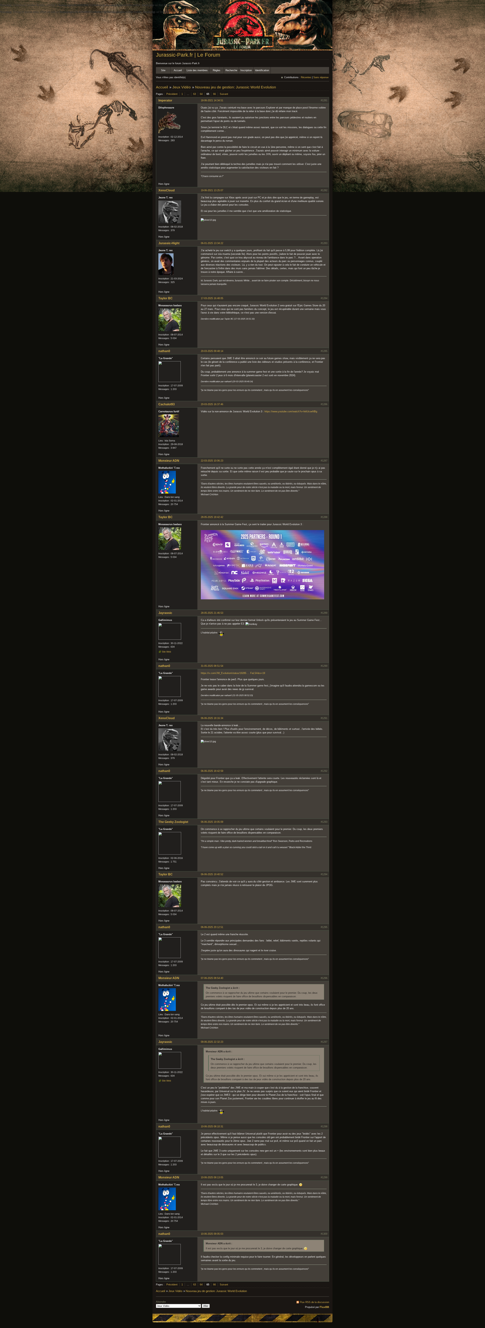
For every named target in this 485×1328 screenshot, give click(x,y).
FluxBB (324, 1307)
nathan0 (164, 351)
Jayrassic (165, 612)
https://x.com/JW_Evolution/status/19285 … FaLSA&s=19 (233, 673)
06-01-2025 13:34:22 (212, 243)
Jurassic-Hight (168, 243)
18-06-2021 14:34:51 (212, 100)
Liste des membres (197, 70)
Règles (216, 70)
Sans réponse (321, 77)
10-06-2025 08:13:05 (212, 1177)
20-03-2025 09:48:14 (212, 351)
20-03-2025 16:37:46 (212, 404)
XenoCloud (166, 190)
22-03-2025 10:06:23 (212, 460)
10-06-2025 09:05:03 (212, 1233)
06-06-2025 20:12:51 (212, 927)
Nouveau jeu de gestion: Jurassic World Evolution (235, 87)
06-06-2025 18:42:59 (212, 771)
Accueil (178, 70)
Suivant (224, 94)
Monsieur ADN (168, 460)
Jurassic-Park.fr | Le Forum (188, 55)
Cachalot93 (166, 404)
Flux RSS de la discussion (314, 1302)
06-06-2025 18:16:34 (212, 718)
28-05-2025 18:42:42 (212, 517)
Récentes (306, 77)
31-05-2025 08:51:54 (212, 665)
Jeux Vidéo (181, 87)
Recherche (231, 70)
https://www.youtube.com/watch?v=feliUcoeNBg (290, 411)
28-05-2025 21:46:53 (212, 612)
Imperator (165, 100)
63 (194, 94)
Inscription (246, 70)
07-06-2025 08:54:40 (212, 978)
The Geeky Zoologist (173, 821)
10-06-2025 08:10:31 (212, 1126)
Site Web (166, 651)
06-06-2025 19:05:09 (212, 821)
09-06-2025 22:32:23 (212, 1041)
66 (214, 94)
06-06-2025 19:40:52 (212, 874)
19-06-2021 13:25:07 (212, 190)
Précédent (172, 94)
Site (163, 70)
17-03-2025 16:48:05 (212, 298)
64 (201, 94)
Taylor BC (165, 298)
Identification (262, 70)
